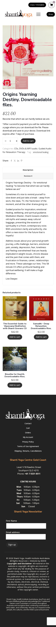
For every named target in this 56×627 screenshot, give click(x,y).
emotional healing (40, 152)
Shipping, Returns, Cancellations (28, 451)
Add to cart (28, 140)
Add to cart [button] (15, 336)
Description (28, 170)
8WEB (43, 561)
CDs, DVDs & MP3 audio (26, 148)
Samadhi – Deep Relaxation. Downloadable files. (41, 326)
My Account (28, 437)
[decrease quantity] (5, 141)
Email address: (13, 532)
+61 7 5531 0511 (32, 473)
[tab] (28, 170)
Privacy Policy (28, 441)
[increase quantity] (16, 141)
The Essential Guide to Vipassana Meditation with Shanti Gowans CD (15, 326)
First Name (11, 520)
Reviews (28, 176)
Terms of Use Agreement (28, 446)
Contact (28, 423)
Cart (28, 428)
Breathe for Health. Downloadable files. (15, 375)
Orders (28, 432)
